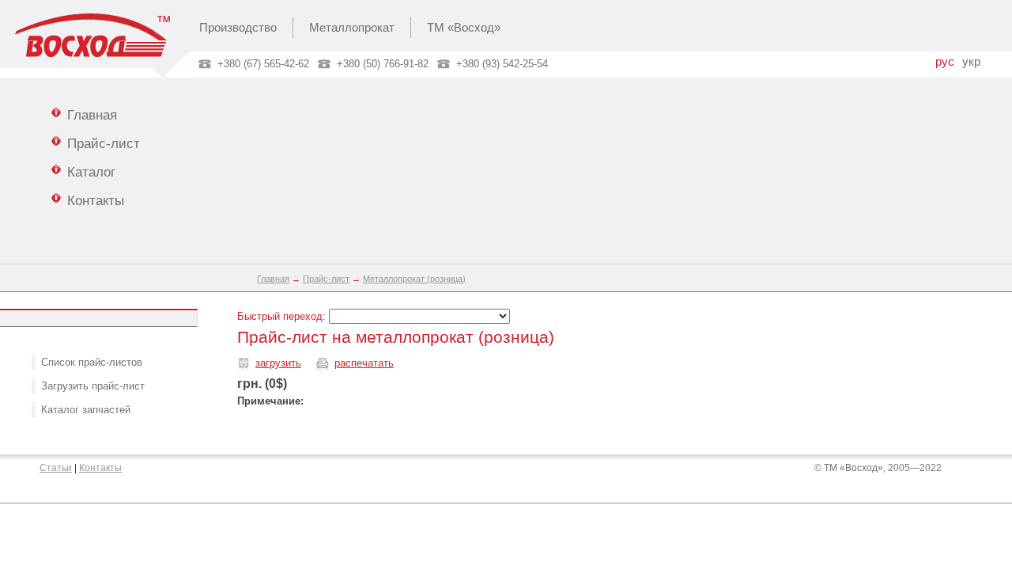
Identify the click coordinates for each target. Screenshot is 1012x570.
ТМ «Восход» (463, 27)
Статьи (56, 467)
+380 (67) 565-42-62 (263, 64)
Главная (92, 115)
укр (971, 61)
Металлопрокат (352, 27)
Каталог (91, 172)
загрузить (278, 363)
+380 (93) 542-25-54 (502, 64)
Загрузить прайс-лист (93, 386)
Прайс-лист (103, 143)
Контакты (95, 200)
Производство (238, 27)
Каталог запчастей (85, 410)
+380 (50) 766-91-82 (383, 64)
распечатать (364, 363)
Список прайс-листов (91, 362)
